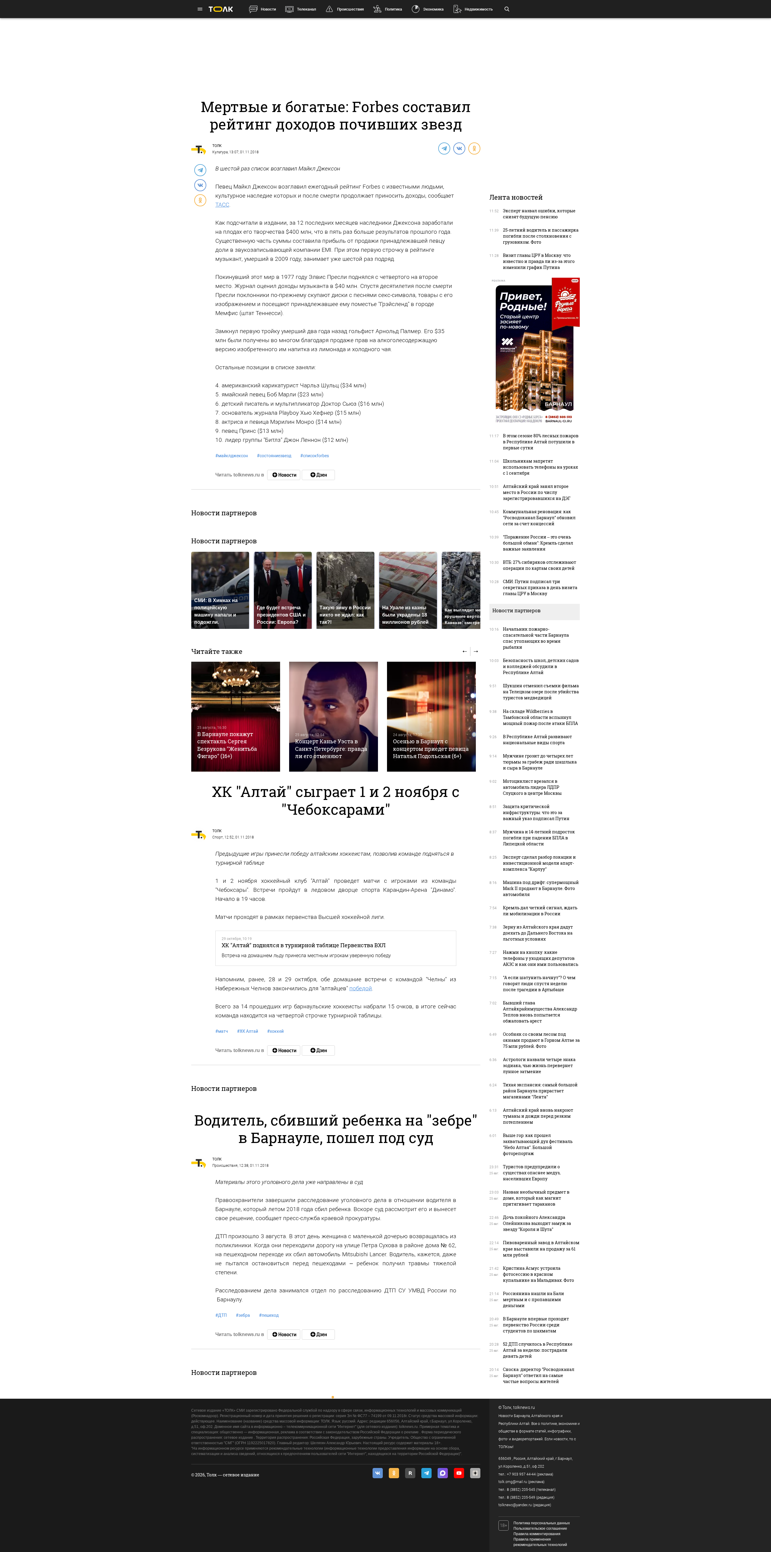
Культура (220, 152)
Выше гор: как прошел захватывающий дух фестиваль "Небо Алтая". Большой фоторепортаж (538, 1144)
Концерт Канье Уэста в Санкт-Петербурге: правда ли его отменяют (331, 749)
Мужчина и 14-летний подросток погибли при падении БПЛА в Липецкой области (539, 838)
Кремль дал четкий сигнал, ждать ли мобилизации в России (540, 911)
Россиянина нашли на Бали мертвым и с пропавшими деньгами (533, 1299)
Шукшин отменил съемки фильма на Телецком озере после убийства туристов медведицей (541, 692)
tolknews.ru (524, 1407)
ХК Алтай (247, 1031)
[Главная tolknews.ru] (221, 9)
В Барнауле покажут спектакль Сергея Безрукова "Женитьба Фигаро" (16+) (227, 745)
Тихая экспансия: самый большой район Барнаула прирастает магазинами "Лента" (540, 1091)
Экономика (433, 9)
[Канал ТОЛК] (318, 475)
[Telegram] (444, 148)
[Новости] (283, 475)
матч (221, 1031)
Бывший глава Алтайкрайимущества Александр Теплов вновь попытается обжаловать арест (540, 1012)
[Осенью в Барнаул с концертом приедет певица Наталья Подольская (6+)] (431, 717)
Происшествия (350, 9)
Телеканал (306, 9)
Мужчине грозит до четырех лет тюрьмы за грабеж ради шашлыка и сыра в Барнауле (540, 762)
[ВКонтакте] (459, 148)
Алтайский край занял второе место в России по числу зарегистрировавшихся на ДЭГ (536, 492)
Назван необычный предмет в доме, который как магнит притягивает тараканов (536, 1198)
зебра (243, 1315)
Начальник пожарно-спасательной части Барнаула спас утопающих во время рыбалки (536, 638)
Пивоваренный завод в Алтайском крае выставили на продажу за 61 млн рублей (541, 1248)
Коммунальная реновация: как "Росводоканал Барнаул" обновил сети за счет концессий (539, 517)
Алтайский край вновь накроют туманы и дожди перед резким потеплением (538, 1116)
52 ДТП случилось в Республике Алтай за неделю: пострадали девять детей (538, 1350)
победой (360, 988)
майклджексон (231, 455)
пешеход (269, 1315)
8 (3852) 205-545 (521, 1490)
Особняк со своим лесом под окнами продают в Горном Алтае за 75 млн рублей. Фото (541, 1040)
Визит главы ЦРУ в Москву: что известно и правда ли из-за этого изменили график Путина (539, 261)
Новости (268, 9)
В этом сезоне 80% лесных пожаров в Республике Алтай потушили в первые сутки (541, 442)
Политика (393, 9)
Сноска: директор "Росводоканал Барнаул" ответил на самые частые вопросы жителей (538, 1375)
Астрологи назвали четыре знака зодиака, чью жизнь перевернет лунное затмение (539, 1065)
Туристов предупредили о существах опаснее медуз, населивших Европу (531, 1173)
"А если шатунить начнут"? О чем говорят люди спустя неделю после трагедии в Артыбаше (539, 983)
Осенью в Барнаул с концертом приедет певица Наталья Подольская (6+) (431, 749)
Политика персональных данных (541, 1523)
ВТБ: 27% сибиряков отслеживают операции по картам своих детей (539, 565)
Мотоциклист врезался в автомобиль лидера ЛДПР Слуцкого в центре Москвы (532, 787)
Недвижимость (479, 9)
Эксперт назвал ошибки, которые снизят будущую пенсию (539, 214)
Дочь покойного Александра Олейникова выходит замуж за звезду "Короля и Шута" (537, 1223)
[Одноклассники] (474, 148)
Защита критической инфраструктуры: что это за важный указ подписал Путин (536, 812)
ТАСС (222, 204)
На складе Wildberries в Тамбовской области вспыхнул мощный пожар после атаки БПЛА (540, 717)
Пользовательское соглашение (540, 1528)
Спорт (217, 837)
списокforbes (314, 455)
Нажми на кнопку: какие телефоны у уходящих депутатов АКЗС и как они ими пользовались (540, 958)
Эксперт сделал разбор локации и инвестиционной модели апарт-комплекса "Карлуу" (539, 863)
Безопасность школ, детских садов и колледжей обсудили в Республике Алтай (541, 666)
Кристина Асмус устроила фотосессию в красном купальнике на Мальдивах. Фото (538, 1274)
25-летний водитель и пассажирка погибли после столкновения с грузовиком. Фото (541, 236)
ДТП (221, 1315)
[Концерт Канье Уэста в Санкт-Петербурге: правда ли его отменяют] (333, 717)
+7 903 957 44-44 (521, 1474)
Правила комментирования (536, 1534)
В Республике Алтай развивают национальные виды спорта (537, 739)
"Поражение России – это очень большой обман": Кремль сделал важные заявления (538, 543)
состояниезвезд (274, 455)
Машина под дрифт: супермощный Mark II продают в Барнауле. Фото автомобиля (541, 888)
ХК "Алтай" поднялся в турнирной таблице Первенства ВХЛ (304, 945)
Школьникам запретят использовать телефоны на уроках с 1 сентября (540, 467)
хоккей (275, 1031)
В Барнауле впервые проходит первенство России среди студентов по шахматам (536, 1325)
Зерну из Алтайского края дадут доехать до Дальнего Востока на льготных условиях (538, 933)
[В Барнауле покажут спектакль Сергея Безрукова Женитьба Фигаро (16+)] (235, 717)
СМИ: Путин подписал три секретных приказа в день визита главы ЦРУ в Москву (540, 587)
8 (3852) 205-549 (521, 1497)
